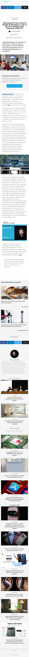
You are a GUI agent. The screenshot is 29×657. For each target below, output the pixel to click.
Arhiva (25, 649)
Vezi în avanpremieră (14, 86)
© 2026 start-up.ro (14, 654)
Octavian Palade (15, 31)
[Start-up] (27, 1)
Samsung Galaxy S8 (8, 94)
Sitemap (22, 649)
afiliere (13, 430)
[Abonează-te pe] (14, 34)
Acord (13, 649)
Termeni (17, 649)
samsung (8, 430)
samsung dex (20, 430)
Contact (14, 650)
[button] (23, 1)
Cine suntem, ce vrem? (6, 649)
